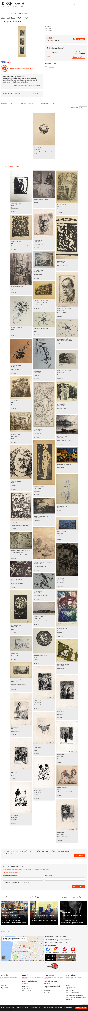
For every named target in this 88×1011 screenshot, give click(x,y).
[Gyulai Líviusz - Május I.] (21, 606)
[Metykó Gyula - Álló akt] (67, 489)
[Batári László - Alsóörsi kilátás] (67, 523)
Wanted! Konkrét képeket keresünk (33, 991)
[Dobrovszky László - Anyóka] (44, 184)
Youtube (73, 952)
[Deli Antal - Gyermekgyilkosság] (67, 237)
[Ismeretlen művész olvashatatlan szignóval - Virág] (67, 328)
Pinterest (64, 952)
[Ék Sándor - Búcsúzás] (67, 691)
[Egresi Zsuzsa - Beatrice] (67, 607)
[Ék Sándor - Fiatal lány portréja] (67, 814)
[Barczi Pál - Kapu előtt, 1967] (67, 391)
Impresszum (70, 990)
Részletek (69, 1007)
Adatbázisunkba (27, 988)
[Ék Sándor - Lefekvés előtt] (44, 682)
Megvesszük (4, 988)
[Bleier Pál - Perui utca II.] (21, 643)
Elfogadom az (17, 882)
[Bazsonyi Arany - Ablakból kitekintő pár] (21, 569)
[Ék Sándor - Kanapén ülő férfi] (21, 709)
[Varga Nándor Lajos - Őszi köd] (67, 359)
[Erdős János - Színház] (67, 187)
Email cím (48, 875)
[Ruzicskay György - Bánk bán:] (21, 670)
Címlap (3, 13)
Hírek (67, 983)
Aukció (2, 983)
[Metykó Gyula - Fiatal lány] (44, 462)
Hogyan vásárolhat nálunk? (74, 995)
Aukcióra (25, 983)
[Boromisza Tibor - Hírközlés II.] (67, 650)
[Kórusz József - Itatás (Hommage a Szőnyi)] (67, 424)
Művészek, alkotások (50, 981)
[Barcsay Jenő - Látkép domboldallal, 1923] (44, 608)
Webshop (3, 985)
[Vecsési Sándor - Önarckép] (21, 462)
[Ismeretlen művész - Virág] (44, 319)
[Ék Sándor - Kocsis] (21, 753)
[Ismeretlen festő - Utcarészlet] (21, 269)
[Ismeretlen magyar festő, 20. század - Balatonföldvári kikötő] (44, 543)
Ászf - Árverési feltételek (73, 992)
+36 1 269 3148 (49, 940)
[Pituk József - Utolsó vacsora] (44, 404)
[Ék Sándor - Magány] (67, 737)
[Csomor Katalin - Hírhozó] (21, 311)
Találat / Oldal (74, 108)
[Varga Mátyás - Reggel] (21, 421)
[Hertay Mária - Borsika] (21, 387)
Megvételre (25, 986)
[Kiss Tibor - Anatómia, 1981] (44, 353)
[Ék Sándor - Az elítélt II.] (21, 797)
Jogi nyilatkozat (70, 988)
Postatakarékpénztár (50, 993)
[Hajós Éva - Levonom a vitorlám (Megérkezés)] (21, 506)
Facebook (48, 952)
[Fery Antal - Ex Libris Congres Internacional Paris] (44, 129)
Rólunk (68, 985)
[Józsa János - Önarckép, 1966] (44, 223)
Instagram (56, 952)
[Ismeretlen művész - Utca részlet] (67, 455)
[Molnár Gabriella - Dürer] (44, 640)
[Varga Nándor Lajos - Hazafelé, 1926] (44, 506)
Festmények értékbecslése (30, 981)
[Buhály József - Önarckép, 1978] (21, 186)
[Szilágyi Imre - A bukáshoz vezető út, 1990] (67, 775)
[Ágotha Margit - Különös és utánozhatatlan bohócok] (21, 227)
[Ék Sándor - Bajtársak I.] (44, 772)
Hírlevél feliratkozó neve (10, 875)
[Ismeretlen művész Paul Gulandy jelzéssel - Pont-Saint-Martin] (44, 290)
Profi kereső (47, 990)
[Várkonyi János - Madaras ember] (21, 351)
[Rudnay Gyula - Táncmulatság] (44, 259)
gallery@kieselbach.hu (64, 940)
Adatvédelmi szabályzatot (21, 882)
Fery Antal (10, 13)
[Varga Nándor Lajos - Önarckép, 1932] (67, 289)
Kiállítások (47, 983)
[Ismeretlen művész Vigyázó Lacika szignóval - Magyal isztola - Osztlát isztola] (21, 540)
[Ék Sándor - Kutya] (44, 728)
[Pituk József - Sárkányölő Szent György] (44, 581)
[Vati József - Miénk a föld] (67, 559)
